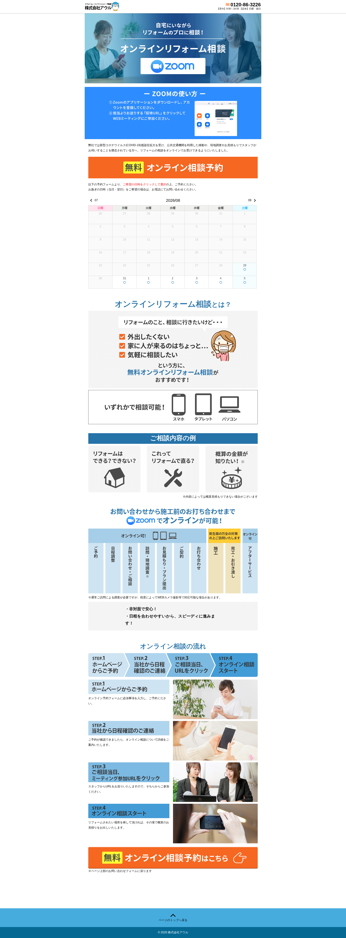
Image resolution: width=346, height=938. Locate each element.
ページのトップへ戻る (173, 920)
